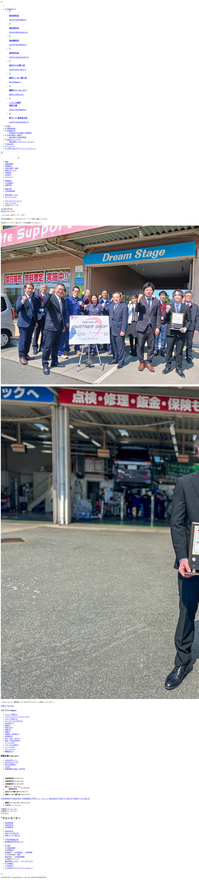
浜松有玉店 (9, 831)
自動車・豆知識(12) (12, 734)
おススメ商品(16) (11, 714)
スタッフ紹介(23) (11, 719)
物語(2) (7, 732)
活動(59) (8, 730)
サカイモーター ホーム (13, 201)
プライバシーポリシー (27, 148)
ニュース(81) (9, 747)
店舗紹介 (10, 9)
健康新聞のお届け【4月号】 (15, 769)
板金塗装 (8, 189)
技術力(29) (9, 727)
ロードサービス (28, 142)
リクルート (11, 146)
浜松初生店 (9, 825)
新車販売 (12, 133)
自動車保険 (11, 128)
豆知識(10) (9, 736)
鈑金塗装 (12, 137)
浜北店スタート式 (7, 211)
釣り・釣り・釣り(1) (12, 738)
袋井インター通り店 (12, 835)
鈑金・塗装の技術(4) (12, 740)
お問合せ (10, 868)
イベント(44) (9, 743)
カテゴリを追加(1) (11, 745)
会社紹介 (10, 144)
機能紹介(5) (9, 751)
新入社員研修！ (11, 764)
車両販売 (10, 131)
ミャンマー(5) (10, 749)
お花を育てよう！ (11, 760)
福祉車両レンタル (15, 142)
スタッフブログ (11, 203)
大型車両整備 (21, 137)
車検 (8, 126)
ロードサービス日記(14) (14, 721)
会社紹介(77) (9, 723)
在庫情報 (28, 133)
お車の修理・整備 (14, 135)
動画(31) (8, 725)
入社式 (7, 767)
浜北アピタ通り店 (11, 833)
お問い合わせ (12, 148)
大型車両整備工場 (11, 839)
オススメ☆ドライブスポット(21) (17, 717)
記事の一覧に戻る (7, 706)
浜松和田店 (9, 823)
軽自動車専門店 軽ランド (14, 842)
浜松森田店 (9, 827)
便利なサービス (13, 139)
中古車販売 (20, 133)
